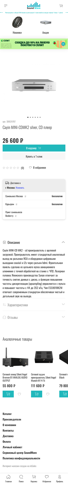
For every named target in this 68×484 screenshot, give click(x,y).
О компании (9, 425)
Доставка (8, 436)
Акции (45, 32)
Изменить (20, 187)
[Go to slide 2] (30, 117)
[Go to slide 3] (32, 117)
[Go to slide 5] (37, 117)
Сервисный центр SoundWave (20, 453)
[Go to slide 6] (40, 117)
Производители (12, 419)
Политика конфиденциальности (21, 458)
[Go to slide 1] (27, 117)
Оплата (7, 441)
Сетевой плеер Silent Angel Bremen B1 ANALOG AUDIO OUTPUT (15, 377)
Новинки (17, 32)
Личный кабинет (12, 447)
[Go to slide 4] (35, 117)
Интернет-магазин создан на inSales (19, 466)
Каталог (7, 414)
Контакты (8, 430)
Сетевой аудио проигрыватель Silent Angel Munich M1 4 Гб (43, 377)
